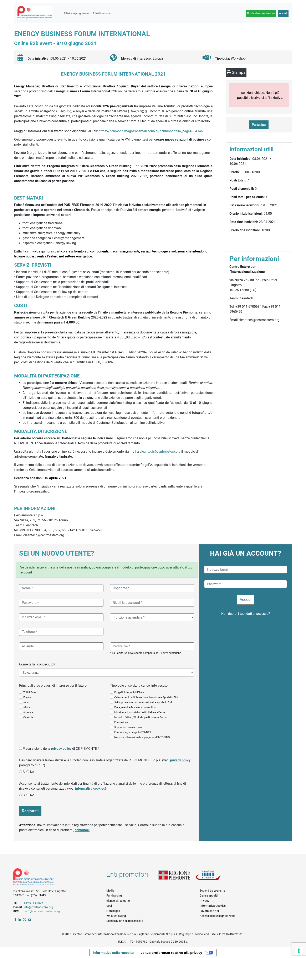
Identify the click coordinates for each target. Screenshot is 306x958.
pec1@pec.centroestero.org (42, 911)
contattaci (82, 830)
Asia (26, 702)
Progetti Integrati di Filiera (129, 692)
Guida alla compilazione (261, 13)
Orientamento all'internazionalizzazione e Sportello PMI (146, 697)
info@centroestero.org (38, 907)
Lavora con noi (209, 911)
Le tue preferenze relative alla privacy (171, 953)
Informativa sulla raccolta (113, 953)
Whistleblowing (116, 916)
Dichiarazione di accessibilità (124, 920)
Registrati (30, 811)
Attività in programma (76, 13)
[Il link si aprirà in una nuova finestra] (15, 919)
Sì (24, 772)
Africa (26, 707)
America (28, 712)
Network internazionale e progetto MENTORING (142, 737)
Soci (109, 905)
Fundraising (114, 895)
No (32, 772)
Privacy (204, 900)
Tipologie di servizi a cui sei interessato (139, 685)
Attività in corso (102, 13)
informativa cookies (90, 788)
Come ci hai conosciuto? (37, 664)
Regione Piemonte (177, 875)
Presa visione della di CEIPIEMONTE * (61, 749)
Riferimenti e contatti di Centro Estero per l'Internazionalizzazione (55, 877)
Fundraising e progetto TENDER (132, 732)
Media (110, 890)
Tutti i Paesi (30, 692)
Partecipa (259, 125)
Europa (27, 697)
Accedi (283, 13)
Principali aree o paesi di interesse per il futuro (53, 685)
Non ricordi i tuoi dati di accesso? (245, 614)
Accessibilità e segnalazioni (217, 916)
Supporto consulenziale (128, 727)
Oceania (28, 717)
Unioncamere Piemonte (213, 875)
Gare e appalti (209, 895)
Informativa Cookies (213, 905)
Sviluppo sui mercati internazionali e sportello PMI (143, 702)
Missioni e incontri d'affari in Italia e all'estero (140, 712)
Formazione (121, 722)
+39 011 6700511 (35, 902)
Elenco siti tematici (118, 900)
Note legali (113, 911)
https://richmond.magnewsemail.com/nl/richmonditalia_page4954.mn (151, 131)
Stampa (238, 72)
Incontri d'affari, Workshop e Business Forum (140, 717)
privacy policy (61, 749)
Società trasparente (212, 890)
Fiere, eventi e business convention (134, 707)
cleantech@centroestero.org (160, 451)
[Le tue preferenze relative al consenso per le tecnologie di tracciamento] (299, 951)
